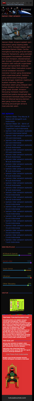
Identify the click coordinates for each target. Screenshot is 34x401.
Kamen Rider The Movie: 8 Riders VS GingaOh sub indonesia (17, 119)
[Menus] (30, 3)
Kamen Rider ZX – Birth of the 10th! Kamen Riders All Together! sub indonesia (18, 126)
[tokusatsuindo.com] (13, 3)
